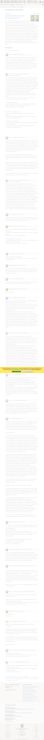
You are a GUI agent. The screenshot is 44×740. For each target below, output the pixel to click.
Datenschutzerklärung (36, 369)
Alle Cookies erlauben (16, 371)
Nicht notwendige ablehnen (27, 371)
